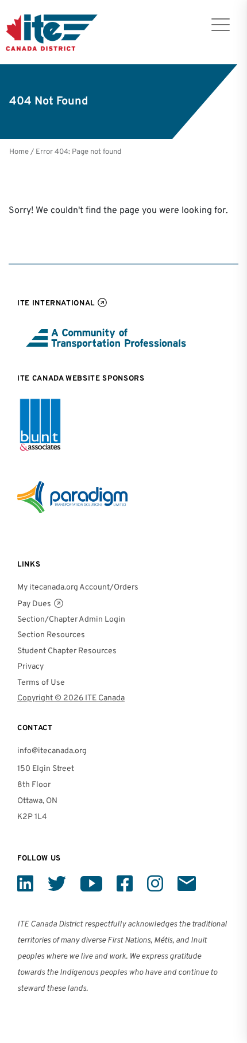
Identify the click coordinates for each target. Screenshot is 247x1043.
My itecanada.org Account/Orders (77, 587)
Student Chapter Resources (67, 651)
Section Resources (51, 635)
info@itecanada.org (52, 751)
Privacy (30, 666)
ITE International (56, 303)
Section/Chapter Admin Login (71, 619)
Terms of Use (41, 682)
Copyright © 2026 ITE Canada (71, 698)
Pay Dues (34, 604)
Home (19, 152)
